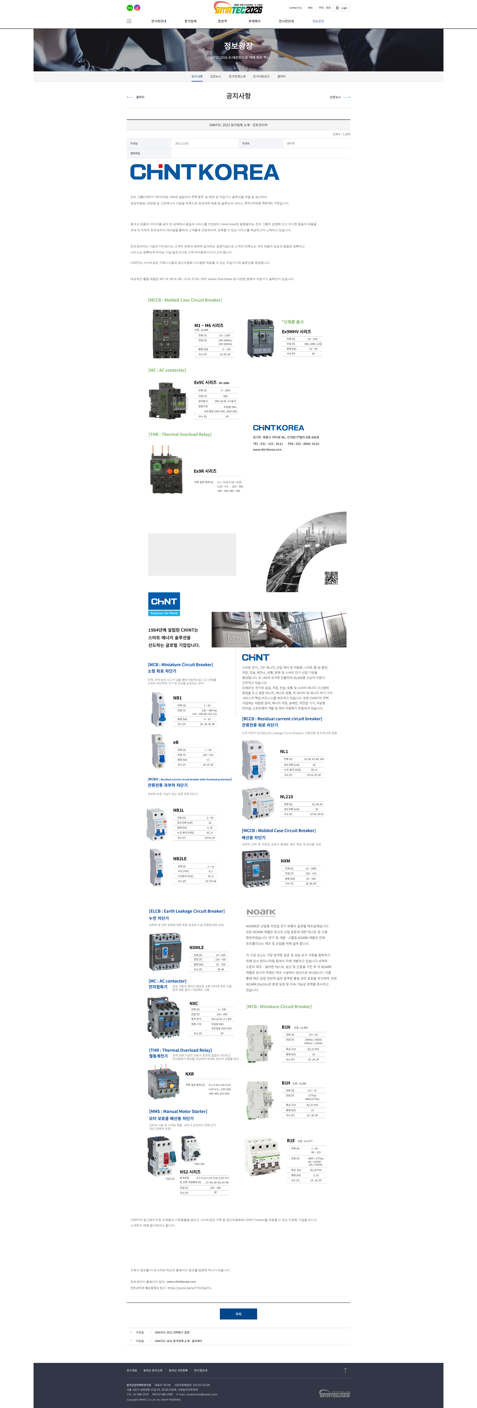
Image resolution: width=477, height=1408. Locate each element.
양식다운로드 (261, 76)
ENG (310, 7)
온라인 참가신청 (152, 1370)
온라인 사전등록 (178, 1370)
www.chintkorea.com (181, 1281)
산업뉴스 (215, 76)
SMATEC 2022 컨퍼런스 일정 (172, 1332)
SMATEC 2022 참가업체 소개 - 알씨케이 (178, 1341)
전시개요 (132, 1370)
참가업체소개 (237, 76)
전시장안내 (200, 1370)
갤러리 (281, 76)
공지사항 (197, 76)
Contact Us (295, 7)
